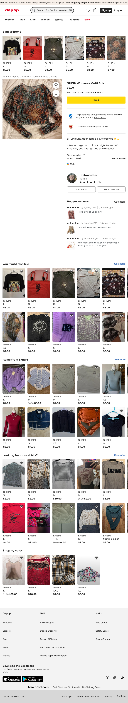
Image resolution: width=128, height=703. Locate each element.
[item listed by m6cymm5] (88, 327)
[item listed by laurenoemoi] (113, 422)
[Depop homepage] (12, 10)
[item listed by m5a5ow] (38, 422)
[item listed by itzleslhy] (63, 422)
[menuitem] (9, 19)
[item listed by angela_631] (38, 518)
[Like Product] (17, 39)
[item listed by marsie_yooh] (88, 518)
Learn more (100, 117)
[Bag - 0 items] (95, 10)
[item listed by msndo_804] (38, 327)
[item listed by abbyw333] (113, 283)
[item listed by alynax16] (63, 327)
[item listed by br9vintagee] (88, 379)
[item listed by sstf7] (88, 474)
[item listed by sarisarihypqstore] (88, 570)
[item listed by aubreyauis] (13, 422)
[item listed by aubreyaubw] (113, 379)
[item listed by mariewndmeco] (13, 283)
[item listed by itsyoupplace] (63, 474)
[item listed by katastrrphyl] (13, 474)
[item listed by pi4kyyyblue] (38, 474)
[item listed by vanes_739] (88, 422)
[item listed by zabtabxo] (38, 283)
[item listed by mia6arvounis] (63, 518)
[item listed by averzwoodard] (38, 570)
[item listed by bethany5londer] (113, 518)
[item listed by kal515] (63, 283)
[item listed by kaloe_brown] (13, 379)
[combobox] (52, 10)
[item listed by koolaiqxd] (88, 283)
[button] (102, 182)
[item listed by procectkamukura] (13, 570)
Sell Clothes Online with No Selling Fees (77, 687)
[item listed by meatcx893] (38, 379)
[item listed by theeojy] (63, 570)
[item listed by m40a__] (113, 474)
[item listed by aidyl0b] (13, 327)
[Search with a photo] (70, 10)
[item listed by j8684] (13, 518)
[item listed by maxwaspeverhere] (63, 379)
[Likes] (88, 10)
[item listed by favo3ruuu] (113, 327)
